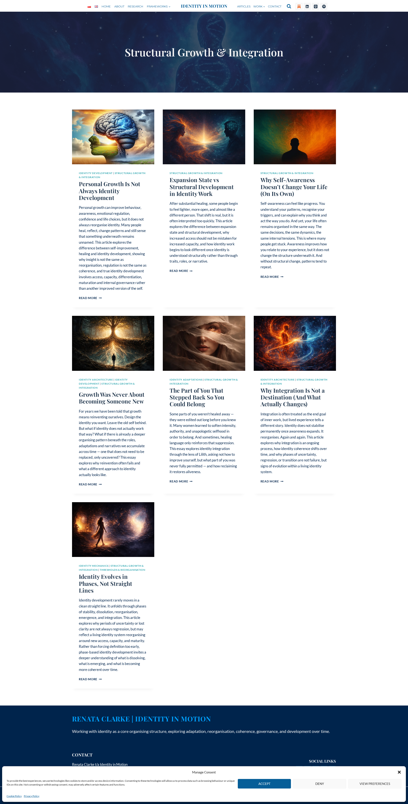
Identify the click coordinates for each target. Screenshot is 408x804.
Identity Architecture (96, 379)
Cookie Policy (14, 796)
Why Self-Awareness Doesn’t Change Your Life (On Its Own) (294, 186)
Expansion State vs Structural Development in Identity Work (202, 186)
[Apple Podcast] (315, 6)
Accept (264, 784)
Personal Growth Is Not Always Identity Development (109, 190)
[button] (399, 772)
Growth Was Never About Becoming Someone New (111, 398)
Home (106, 6)
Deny (319, 784)
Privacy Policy (31, 796)
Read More (90, 298)
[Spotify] (323, 6)
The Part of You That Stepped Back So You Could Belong (197, 397)
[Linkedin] (307, 6)
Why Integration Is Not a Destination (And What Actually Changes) (293, 397)
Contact (274, 6)
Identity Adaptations (186, 379)
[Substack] (299, 6)
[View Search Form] (289, 6)
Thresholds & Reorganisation (122, 569)
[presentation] (113, 137)
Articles (244, 6)
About (119, 6)
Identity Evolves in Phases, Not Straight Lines (105, 583)
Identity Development (96, 173)
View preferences (375, 784)
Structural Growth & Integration (196, 173)
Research (135, 6)
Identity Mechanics (93, 565)
